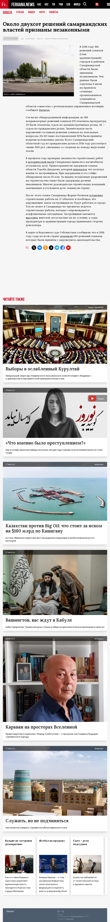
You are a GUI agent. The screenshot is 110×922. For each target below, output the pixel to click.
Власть (40, 39)
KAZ (39, 4)
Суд (22, 39)
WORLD (77, 4)
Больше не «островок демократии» (18, 842)
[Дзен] (51, 247)
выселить (32, 217)
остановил (96, 195)
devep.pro (69, 919)
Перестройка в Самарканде (56, 39)
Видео (31, 12)
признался (80, 169)
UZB (68, 4)
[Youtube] (68, 247)
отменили (66, 236)
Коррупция (30, 39)
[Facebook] (62, 247)
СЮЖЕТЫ (53, 12)
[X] (34, 247)
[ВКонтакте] (39, 247)
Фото (42, 12)
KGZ (46, 4)
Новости (7, 12)
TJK (53, 4)
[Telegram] (57, 247)
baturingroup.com (77, 916)
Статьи (20, 12)
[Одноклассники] (45, 247)
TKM (61, 4)
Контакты (10, 911)
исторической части (41, 162)
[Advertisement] (55, 276)
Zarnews (44, 110)
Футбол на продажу (52, 840)
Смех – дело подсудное (81, 842)
